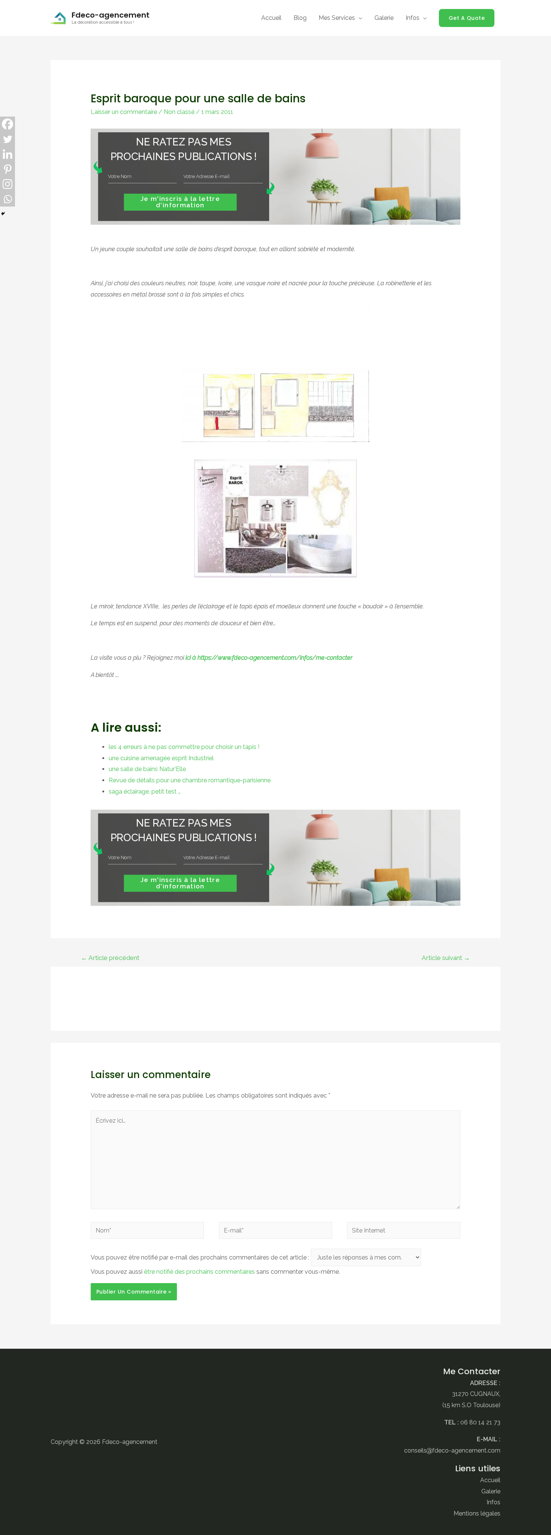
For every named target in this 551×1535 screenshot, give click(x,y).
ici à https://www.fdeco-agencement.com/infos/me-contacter (269, 657)
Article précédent (110, 957)
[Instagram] (7, 184)
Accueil (490, 1480)
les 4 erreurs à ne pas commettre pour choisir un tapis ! (184, 746)
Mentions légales (477, 1513)
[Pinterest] (7, 169)
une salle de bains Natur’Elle (147, 769)
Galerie (490, 1491)
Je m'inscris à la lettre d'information (180, 202)
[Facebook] (7, 124)
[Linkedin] (7, 154)
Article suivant (446, 957)
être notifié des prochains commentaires (199, 1271)
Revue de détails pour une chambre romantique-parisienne (190, 780)
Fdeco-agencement (111, 15)
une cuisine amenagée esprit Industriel (161, 758)
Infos (493, 1502)
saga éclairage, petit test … (145, 791)
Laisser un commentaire (124, 111)
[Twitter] (7, 139)
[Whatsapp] (7, 199)
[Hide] (3, 214)
